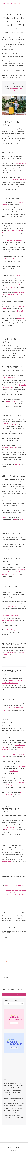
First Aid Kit (21, 311)
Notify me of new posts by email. (13, 989)
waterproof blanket (16, 832)
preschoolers (14, 10)
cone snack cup (13, 606)
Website (5, 977)
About (8, 1144)
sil (7, 606)
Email (4, 970)
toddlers (22, 10)
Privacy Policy (17, 1144)
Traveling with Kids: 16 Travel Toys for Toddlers (20, 916)
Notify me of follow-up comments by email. (13, 984)
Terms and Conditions (14, 1147)
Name (4, 962)
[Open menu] (24, 4)
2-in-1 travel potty (10, 424)
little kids (6, 10)
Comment (5, 937)
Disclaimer (14, 1150)
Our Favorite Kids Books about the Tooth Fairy (7, 916)
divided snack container (10, 616)
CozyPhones (14, 771)
